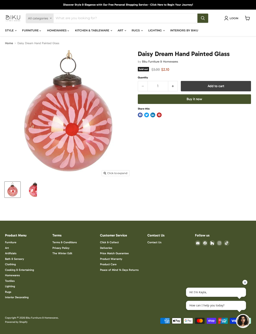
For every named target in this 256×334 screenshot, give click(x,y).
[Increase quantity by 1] (173, 86)
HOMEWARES (57, 30)
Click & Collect (109, 242)
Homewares (12, 275)
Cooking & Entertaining (19, 270)
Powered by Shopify (16, 321)
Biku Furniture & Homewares (160, 61)
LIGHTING (155, 30)
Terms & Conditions (64, 242)
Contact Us (154, 242)
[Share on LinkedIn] (152, 115)
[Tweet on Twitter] (146, 115)
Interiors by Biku (184, 30)
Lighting (10, 286)
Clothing (10, 264)
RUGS (136, 30)
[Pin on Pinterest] (159, 115)
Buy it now (194, 99)
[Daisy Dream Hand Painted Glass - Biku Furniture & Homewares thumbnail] (12, 189)
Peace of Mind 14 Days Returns (119, 270)
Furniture (10, 242)
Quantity (143, 77)
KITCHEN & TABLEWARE (92, 30)
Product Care (108, 264)
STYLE (9, 30)
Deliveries (106, 248)
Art (7, 248)
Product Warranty (111, 259)
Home (9, 43)
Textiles (10, 281)
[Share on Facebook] (140, 115)
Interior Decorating (17, 297)
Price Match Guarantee (114, 253)
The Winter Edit (62, 253)
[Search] (202, 18)
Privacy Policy (60, 248)
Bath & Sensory (14, 259)
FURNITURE (30, 30)
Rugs (8, 292)
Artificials (10, 253)
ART (121, 30)
